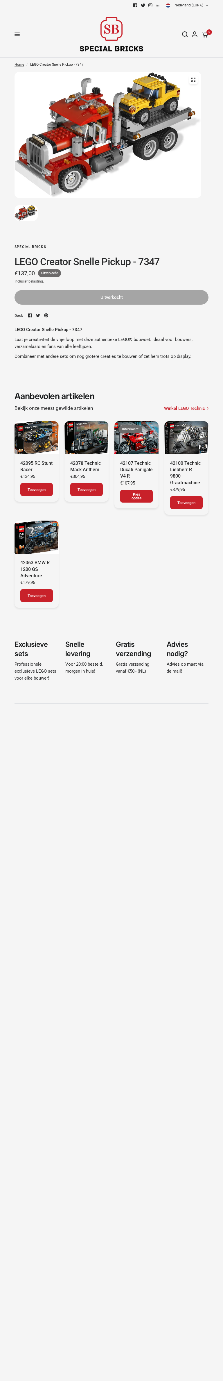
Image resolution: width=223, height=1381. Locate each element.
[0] (203, 34)
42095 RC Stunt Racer (36, 466)
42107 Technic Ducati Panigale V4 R (136, 469)
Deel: (19, 315)
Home (19, 64)
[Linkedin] (158, 5)
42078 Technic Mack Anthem (85, 466)
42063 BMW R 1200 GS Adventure (35, 569)
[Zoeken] (185, 34)
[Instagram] (150, 5)
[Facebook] (135, 5)
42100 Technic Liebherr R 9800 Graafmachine (185, 472)
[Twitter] (143, 5)
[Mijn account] (194, 34)
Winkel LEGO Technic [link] (184, 408)
